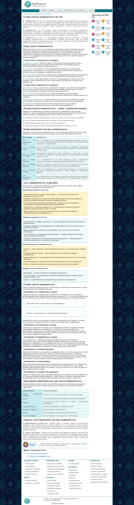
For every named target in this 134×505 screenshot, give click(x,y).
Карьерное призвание (32, 469)
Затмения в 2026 (53, 493)
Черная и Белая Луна (98, 469)
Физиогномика (74, 472)
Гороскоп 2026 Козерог (108, 47)
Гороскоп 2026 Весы (98, 40)
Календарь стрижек (53, 486)
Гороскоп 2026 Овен (98, 22)
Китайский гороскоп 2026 (55, 466)
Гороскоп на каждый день (56, 469)
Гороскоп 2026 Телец (108, 22)
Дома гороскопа (96, 463)
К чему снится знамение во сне (39, 456)
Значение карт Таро (76, 483)
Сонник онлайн (28, 14)
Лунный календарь (53, 483)
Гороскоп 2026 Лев (98, 34)
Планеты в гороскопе (98, 471)
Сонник (44, 10)
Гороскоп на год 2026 (54, 463)
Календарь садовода (54, 488)
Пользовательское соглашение (60, 498)
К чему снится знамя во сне (38, 453)
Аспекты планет (96, 466)
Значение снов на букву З (43, 14)
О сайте (46, 498)
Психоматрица (30, 466)
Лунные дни (51, 491)
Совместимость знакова (99, 474)
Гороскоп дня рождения (55, 474)
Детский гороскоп (31, 474)
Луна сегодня (51, 480)
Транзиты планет (96, 479)
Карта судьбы (29, 463)
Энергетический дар (32, 471)
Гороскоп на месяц (53, 471)
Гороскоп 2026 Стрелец (98, 47)
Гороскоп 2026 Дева (108, 34)
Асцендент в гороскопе (99, 477)
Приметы (72, 478)
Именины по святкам (32, 483)
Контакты (75, 498)
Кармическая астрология (99, 482)
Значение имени (31, 480)
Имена (52, 10)
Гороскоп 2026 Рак (108, 28)
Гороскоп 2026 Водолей (98, 53)
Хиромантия (73, 470)
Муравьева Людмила (33, 444)
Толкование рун (74, 480)
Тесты (91, 10)
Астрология (81, 10)
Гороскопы (68, 10)
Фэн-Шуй (72, 475)
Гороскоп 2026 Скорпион (108, 40)
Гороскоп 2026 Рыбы (108, 53)
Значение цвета (74, 486)
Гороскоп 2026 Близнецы (98, 28)
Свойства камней (75, 488)
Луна (59, 10)
